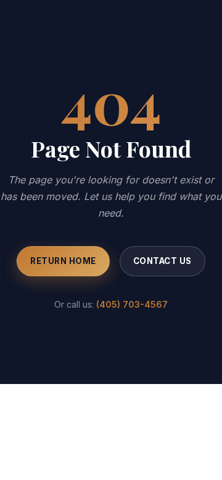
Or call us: (111, 304)
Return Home (63, 261)
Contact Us (162, 261)
